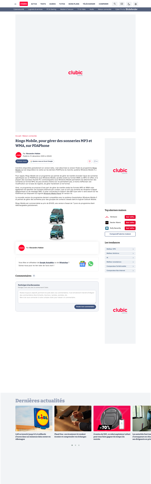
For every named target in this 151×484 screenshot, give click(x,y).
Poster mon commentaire (85, 306)
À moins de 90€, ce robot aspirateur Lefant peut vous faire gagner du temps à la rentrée (111, 436)
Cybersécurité (19, 9)
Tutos (62, 4)
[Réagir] (90, 161)
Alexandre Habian (33, 153)
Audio (92, 9)
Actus (34, 4)
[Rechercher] (115, 4)
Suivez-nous (22, 161)
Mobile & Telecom (66, 9)
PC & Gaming (51, 9)
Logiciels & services (35, 9)
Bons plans (74, 4)
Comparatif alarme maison (120, 234)
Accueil (18, 136)
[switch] (129, 4)
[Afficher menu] (15, 4)
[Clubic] (24, 4)
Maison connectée (104, 9)
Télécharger (89, 4)
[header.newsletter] (122, 4)
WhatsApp (63, 262)
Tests (43, 4)
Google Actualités (47, 262)
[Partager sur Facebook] (146, 466)
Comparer (103, 4)
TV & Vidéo (81, 9)
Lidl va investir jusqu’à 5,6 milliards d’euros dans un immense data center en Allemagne (33, 436)
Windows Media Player (52, 193)
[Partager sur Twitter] (146, 473)
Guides (52, 4)
